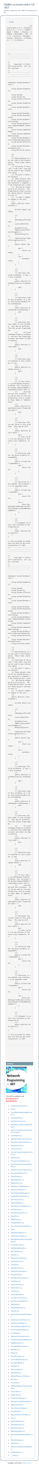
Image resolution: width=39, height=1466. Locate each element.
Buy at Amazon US (11, 1098)
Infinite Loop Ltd (26, 1463)
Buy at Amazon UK (11, 1101)
